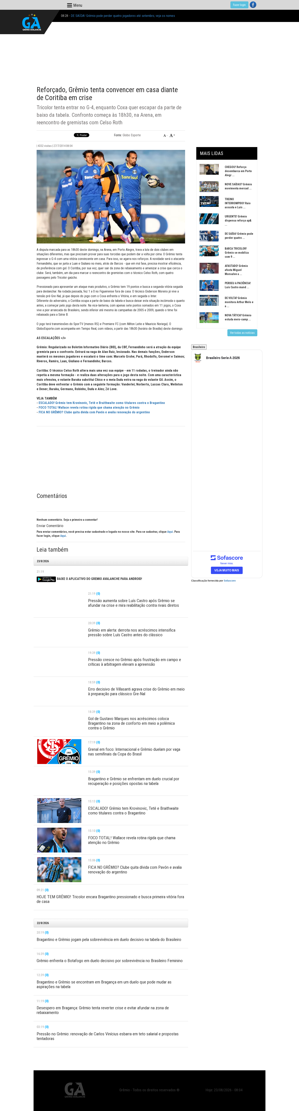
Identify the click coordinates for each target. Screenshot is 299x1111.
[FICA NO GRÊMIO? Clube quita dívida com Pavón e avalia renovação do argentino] (59, 869)
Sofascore (230, 580)
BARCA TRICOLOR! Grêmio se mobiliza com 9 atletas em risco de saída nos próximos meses (133, 16)
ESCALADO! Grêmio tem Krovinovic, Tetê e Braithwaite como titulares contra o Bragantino (102, 403)
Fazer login (239, 5)
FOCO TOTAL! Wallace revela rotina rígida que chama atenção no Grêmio (89, 407)
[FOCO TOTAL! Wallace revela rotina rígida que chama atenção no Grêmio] (59, 840)
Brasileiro (199, 347)
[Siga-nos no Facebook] (253, 4)
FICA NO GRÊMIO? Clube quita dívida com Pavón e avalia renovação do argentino (94, 412)
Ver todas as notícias (242, 332)
